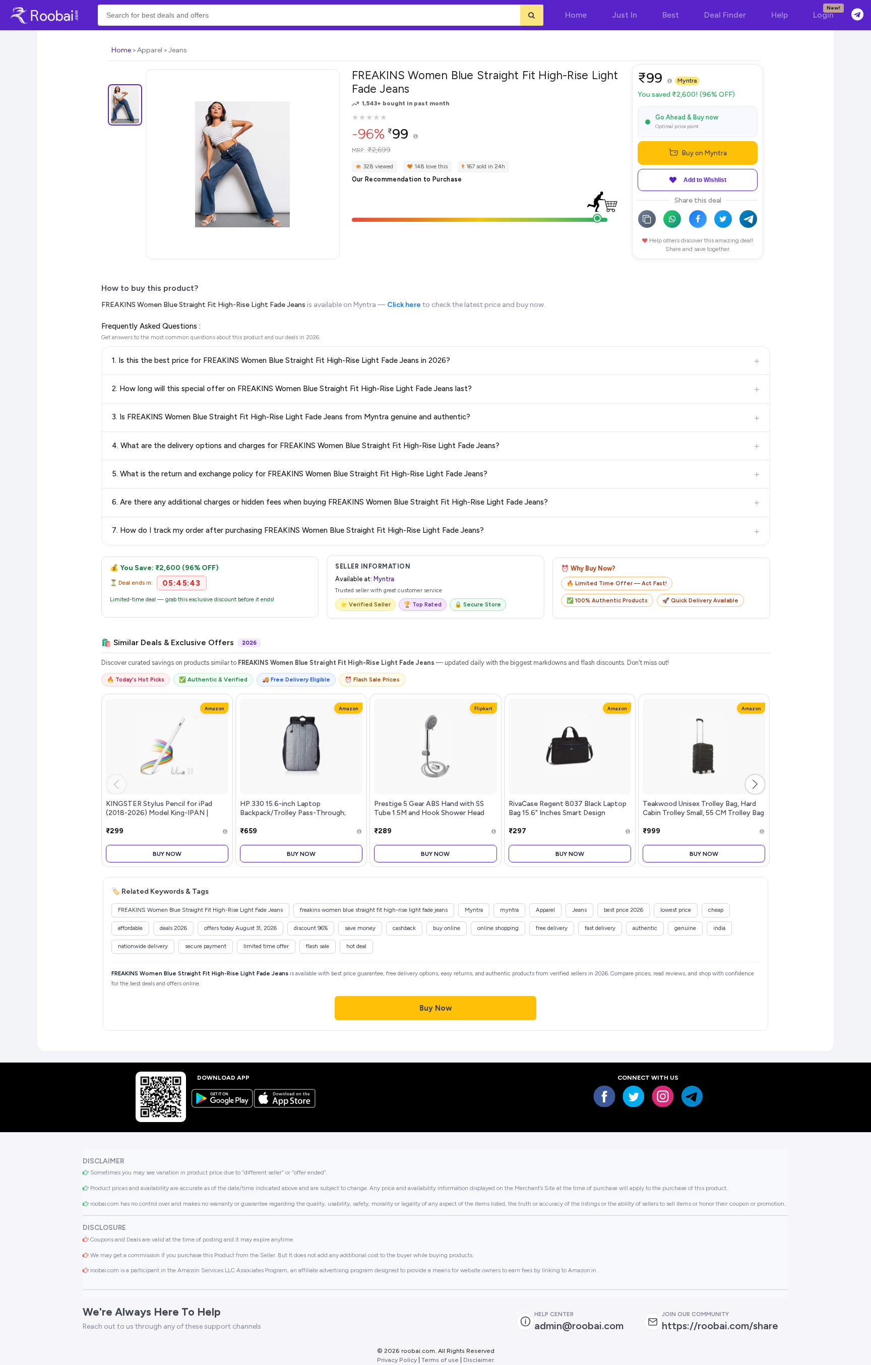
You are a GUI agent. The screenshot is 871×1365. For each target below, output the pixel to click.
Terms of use (440, 1359)
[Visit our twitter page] (634, 1096)
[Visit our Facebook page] (604, 1096)
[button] (755, 784)
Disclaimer (478, 1359)
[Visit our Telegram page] (692, 1096)
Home (121, 50)
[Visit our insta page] (663, 1096)
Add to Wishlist (704, 179)
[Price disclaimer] (415, 137)
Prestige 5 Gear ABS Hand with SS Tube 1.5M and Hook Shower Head (429, 808)
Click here (404, 304)
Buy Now (167, 853)
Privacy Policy (397, 1359)
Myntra (687, 80)
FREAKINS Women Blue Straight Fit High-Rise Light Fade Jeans (203, 304)
